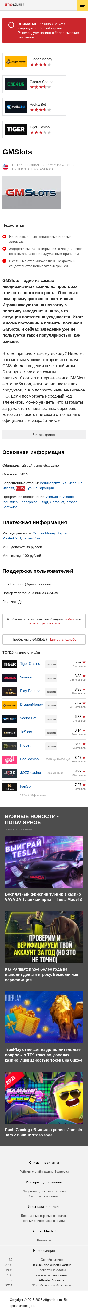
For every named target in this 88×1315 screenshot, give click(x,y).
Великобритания (53, 483)
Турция (31, 488)
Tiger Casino (30, 663)
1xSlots (26, 732)
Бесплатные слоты (51, 1270)
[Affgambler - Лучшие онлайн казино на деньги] (14, 5)
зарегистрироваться (44, 623)
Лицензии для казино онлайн (44, 1191)
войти (69, 619)
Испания (75, 483)
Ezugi (43, 502)
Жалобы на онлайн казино (51, 1285)
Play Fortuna (30, 691)
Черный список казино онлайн (44, 1221)
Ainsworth (53, 497)
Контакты (44, 1240)
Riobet (25, 745)
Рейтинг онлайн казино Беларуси (44, 1171)
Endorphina (28, 502)
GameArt (57, 502)
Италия (8, 488)
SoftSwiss (9, 507)
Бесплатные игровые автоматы (44, 1216)
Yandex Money (44, 533)
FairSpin (26, 786)
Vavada (26, 677)
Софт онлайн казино (44, 1196)
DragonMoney (31, 704)
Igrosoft (71, 502)
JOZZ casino (30, 773)
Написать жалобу (62, 639)
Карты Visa (31, 538)
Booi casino (29, 759)
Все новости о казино (18, 829)
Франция (46, 488)
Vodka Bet (28, 718)
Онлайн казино (52, 1260)
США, (20, 488)
